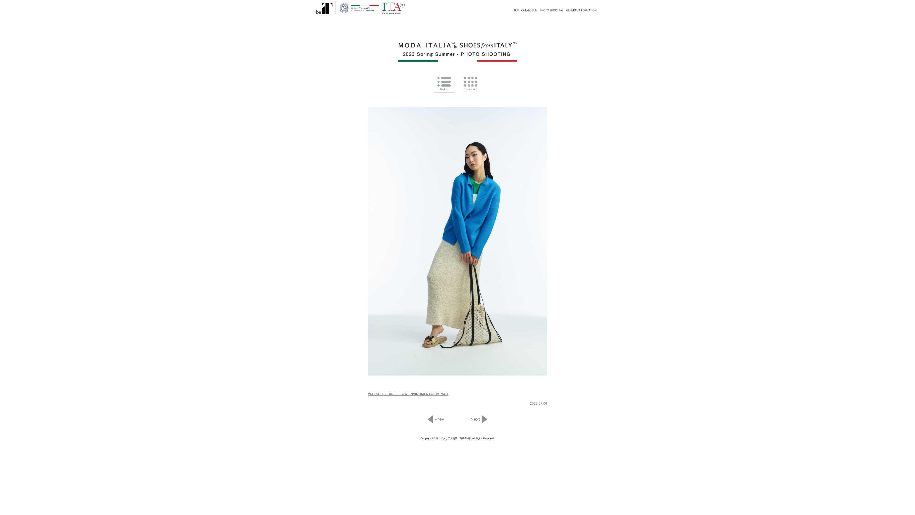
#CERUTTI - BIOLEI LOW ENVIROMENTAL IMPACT (408, 394)
